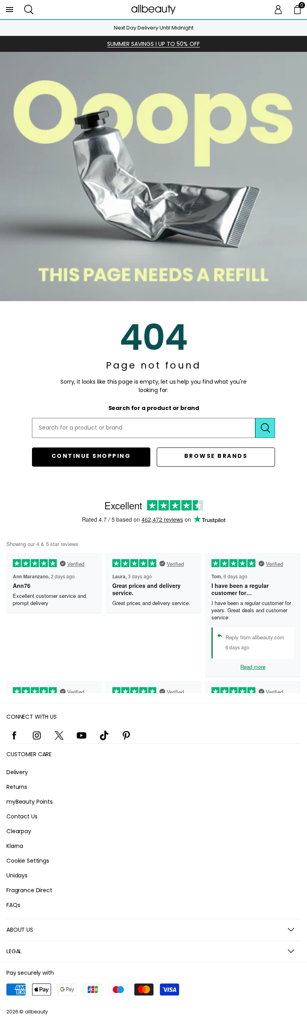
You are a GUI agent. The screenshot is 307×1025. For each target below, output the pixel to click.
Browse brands (216, 456)
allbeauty (36, 1011)
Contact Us (22, 816)
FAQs (13, 905)
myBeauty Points (29, 802)
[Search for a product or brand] (265, 428)
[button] (28, 9)
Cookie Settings (27, 861)
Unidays (17, 875)
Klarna (14, 846)
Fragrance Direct (29, 890)
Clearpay (18, 831)
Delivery (17, 772)
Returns (16, 787)
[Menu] (9, 9)
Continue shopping (91, 456)
